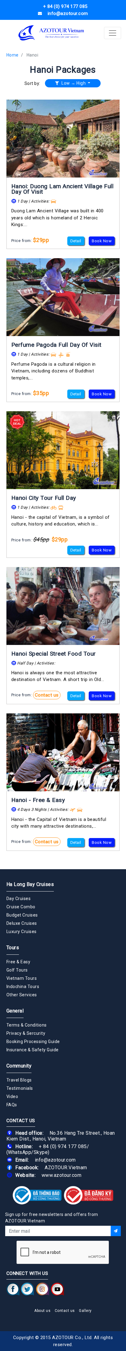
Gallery (85, 1311)
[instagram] (43, 1289)
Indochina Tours (22, 986)
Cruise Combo (20, 906)
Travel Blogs (19, 1080)
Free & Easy (18, 961)
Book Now (102, 241)
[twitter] (27, 1289)
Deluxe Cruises (21, 923)
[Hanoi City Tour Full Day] (63, 450)
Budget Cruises (22, 915)
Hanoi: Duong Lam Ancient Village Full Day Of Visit (62, 189)
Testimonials (19, 1088)
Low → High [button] (74, 83)
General (15, 1011)
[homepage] (51, 32)
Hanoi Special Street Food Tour (53, 653)
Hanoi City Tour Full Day (43, 497)
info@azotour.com (55, 1160)
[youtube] (57, 1289)
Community (19, 1066)
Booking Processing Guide (33, 1041)
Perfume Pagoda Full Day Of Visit (56, 344)
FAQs (11, 1104)
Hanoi (33, 55)
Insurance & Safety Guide (32, 1049)
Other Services (21, 994)
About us (42, 1311)
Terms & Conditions (26, 1025)
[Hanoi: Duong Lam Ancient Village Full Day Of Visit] (63, 139)
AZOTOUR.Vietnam (66, 1167)
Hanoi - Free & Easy (38, 800)
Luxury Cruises (21, 931)
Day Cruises (18, 898)
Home (12, 55)
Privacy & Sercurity (26, 1033)
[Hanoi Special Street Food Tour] (63, 606)
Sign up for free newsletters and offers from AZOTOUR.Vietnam (51, 1217)
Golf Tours (17, 970)
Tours (12, 947)
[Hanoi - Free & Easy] (63, 752)
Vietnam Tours (21, 978)
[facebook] (13, 1289)
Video (12, 1096)
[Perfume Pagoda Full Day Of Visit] (63, 297)
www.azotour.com (62, 1175)
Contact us (47, 695)
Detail (75, 241)
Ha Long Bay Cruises (30, 884)
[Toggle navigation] (112, 33)
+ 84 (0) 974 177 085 (63, 1146)
